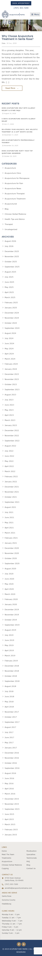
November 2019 (12, 614)
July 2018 (9, 691)
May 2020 (9, 584)
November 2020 (12, 553)
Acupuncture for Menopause (17, 178)
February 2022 (11, 476)
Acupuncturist (11, 204)
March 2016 (10, 793)
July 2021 (9, 512)
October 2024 (11, 323)
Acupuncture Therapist (15, 193)
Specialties (30, 854)
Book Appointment (21, 3)
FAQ (28, 861)
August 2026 (10, 241)
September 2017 (12, 722)
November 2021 (12, 492)
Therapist (9, 224)
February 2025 (11, 302)
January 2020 (11, 604)
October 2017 (11, 717)
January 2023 (11, 425)
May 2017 (9, 742)
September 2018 (12, 681)
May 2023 (9, 410)
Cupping (5, 868)
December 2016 (12, 753)
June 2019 (9, 640)
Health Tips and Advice (15, 219)
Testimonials (31, 858)
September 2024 (12, 328)
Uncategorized (11, 229)
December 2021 (12, 487)
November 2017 (12, 712)
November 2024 (12, 318)
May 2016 (9, 783)
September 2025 (12, 266)
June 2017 (9, 737)
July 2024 (9, 338)
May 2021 (9, 522)
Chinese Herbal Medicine (15, 214)
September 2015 (12, 809)
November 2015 (12, 804)
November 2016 (12, 758)
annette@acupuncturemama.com (18, 888)
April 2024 (9, 353)
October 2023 (11, 384)
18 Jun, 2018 (11, 43)
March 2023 (10, 420)
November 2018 (12, 671)
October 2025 (11, 261)
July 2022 (9, 451)
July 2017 (9, 732)
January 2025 (11, 307)
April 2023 (9, 415)
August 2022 (10, 446)
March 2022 (10, 471)
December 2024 (12, 313)
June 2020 (9, 579)
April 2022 (9, 466)
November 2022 (12, 435)
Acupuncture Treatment (15, 198)
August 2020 (10, 568)
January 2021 (11, 543)
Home (4, 851)
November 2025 (12, 256)
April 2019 (9, 650)
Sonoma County (8, 900)
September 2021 (12, 502)
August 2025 (10, 272)
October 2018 (11, 676)
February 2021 (11, 538)
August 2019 (10, 630)
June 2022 (9, 456)
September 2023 (12, 389)
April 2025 (9, 292)
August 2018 (10, 686)
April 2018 (9, 707)
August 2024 (10, 333)
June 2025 (9, 282)
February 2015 (11, 829)
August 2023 (10, 394)
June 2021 (9, 517)
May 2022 (9, 461)
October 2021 (11, 497)
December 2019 (12, 609)
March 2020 (10, 594)
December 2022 (12, 430)
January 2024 (11, 369)
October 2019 (11, 620)
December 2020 (12, 548)
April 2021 (9, 527)
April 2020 (9, 589)
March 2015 (10, 824)
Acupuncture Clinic (13, 173)
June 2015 (9, 814)
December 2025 (12, 251)
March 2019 (10, 655)
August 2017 (10, 727)
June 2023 (9, 405)
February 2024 (11, 364)
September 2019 (12, 625)
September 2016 (12, 768)
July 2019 (9, 635)
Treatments (6, 858)
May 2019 (9, 645)
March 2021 (10, 533)
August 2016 (10, 773)
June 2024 (9, 343)
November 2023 (12, 379)
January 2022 (11, 481)
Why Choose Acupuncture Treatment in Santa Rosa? (17, 37)
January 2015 (11, 834)
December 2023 (12, 374)
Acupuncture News (13, 188)
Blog (6, 209)
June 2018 (9, 696)
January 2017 (11, 747)
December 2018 (12, 666)
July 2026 (9, 246)
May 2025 (9, 287)
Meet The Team (8, 854)
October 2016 (11, 763)
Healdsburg (6, 904)
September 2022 (12, 440)
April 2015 (9, 819)
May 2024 (9, 348)
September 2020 (12, 563)
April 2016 (9, 788)
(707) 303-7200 (21, 8)
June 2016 (9, 778)
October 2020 (11, 558)
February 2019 (11, 660)
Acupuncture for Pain (14, 183)
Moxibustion (31, 851)
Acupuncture (10, 168)
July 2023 (9, 400)
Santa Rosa (6, 896)
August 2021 (10, 507)
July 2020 (9, 573)
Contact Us (30, 868)
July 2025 (9, 277)
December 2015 (12, 799)
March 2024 (10, 359)
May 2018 (9, 701)
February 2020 (11, 599)
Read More (12, 88)
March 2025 (10, 297)
